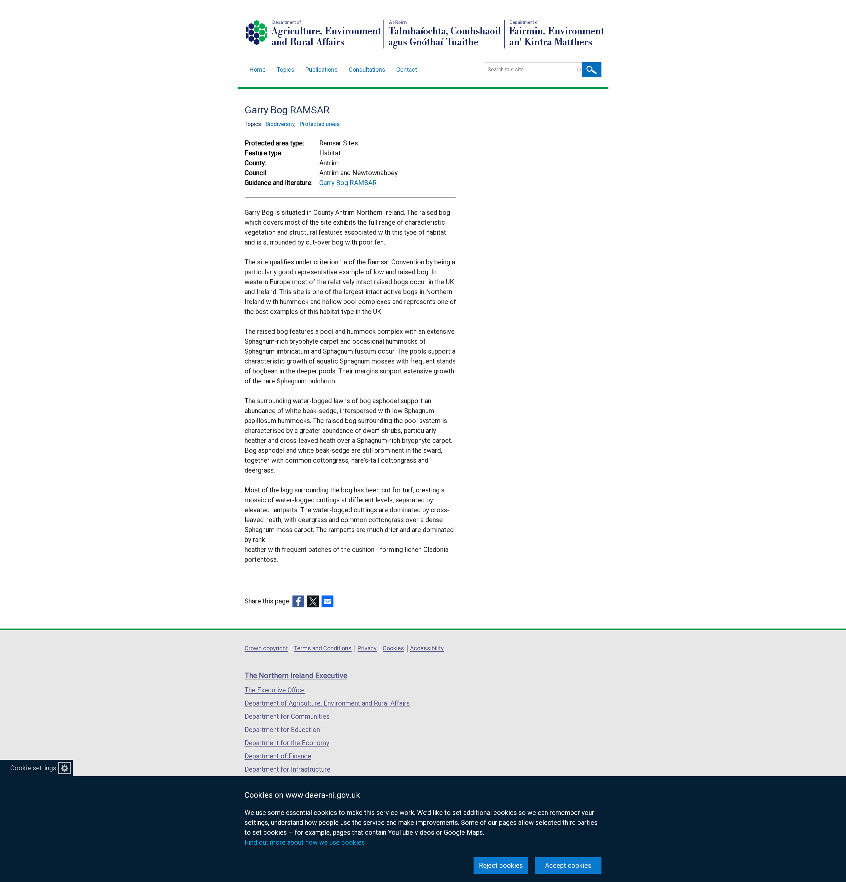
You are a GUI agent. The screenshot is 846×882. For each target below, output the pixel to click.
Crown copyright (266, 648)
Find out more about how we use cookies (305, 842)
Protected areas (320, 124)
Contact (406, 69)
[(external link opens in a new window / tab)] (298, 601)
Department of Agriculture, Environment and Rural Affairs (327, 703)
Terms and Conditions (323, 648)
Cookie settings (33, 768)
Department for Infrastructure (287, 769)
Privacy (367, 648)
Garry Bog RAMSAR (348, 183)
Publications (321, 69)
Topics (285, 69)
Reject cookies (501, 865)
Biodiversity (280, 124)
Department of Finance (278, 756)
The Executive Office (275, 690)
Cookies (393, 648)
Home (258, 69)
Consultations (367, 69)
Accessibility (427, 648)
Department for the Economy (287, 743)
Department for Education (282, 730)
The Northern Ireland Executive (296, 675)
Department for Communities (287, 716)
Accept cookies (568, 865)
